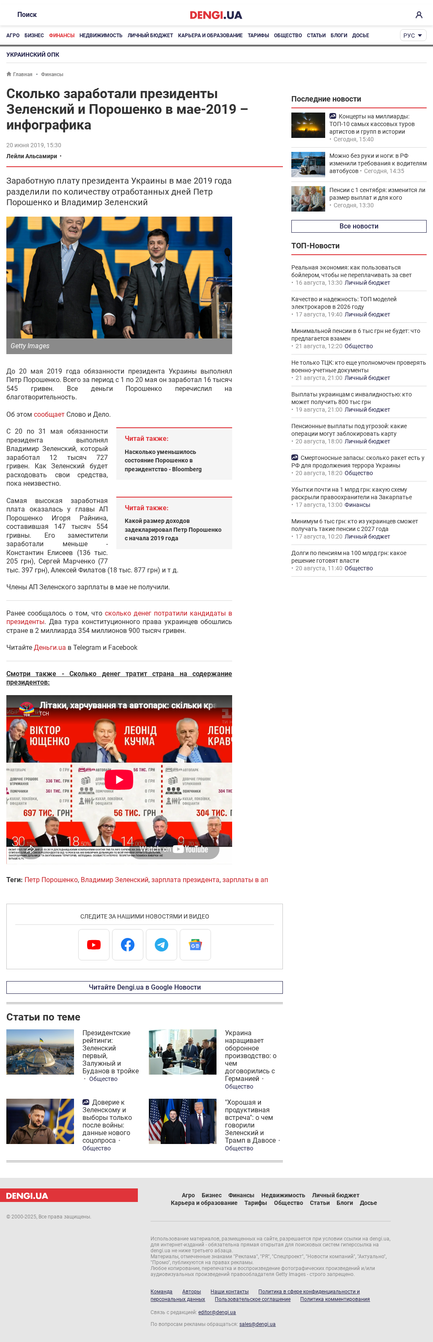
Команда (162, 1292)
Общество (288, 35)
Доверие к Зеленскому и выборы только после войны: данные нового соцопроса (107, 1121)
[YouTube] (94, 944)
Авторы (191, 1292)
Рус (409, 35)
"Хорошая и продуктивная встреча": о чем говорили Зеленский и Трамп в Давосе (250, 1121)
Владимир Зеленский (114, 880)
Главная (23, 74)
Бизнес (34, 35)
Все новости (359, 226)
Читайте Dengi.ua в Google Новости (145, 987)
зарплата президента (185, 880)
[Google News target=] (195, 944)
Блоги (339, 35)
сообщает (49, 414)
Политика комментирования (335, 1299)
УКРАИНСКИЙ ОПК (32, 54)
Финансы (61, 35)
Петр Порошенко (51, 880)
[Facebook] (127, 944)
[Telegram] (161, 944)
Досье (360, 35)
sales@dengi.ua (257, 1324)
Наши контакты (230, 1292)
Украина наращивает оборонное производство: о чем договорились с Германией (251, 1056)
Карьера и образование (210, 35)
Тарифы (258, 35)
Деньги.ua (50, 648)
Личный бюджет (150, 35)
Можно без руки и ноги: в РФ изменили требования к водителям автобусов (378, 163)
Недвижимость (101, 35)
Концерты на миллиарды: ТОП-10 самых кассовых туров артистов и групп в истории (372, 124)
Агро (12, 35)
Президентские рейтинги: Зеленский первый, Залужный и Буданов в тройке (110, 1052)
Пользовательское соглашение (252, 1299)
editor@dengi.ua (217, 1312)
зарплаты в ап (245, 880)
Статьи (316, 35)
